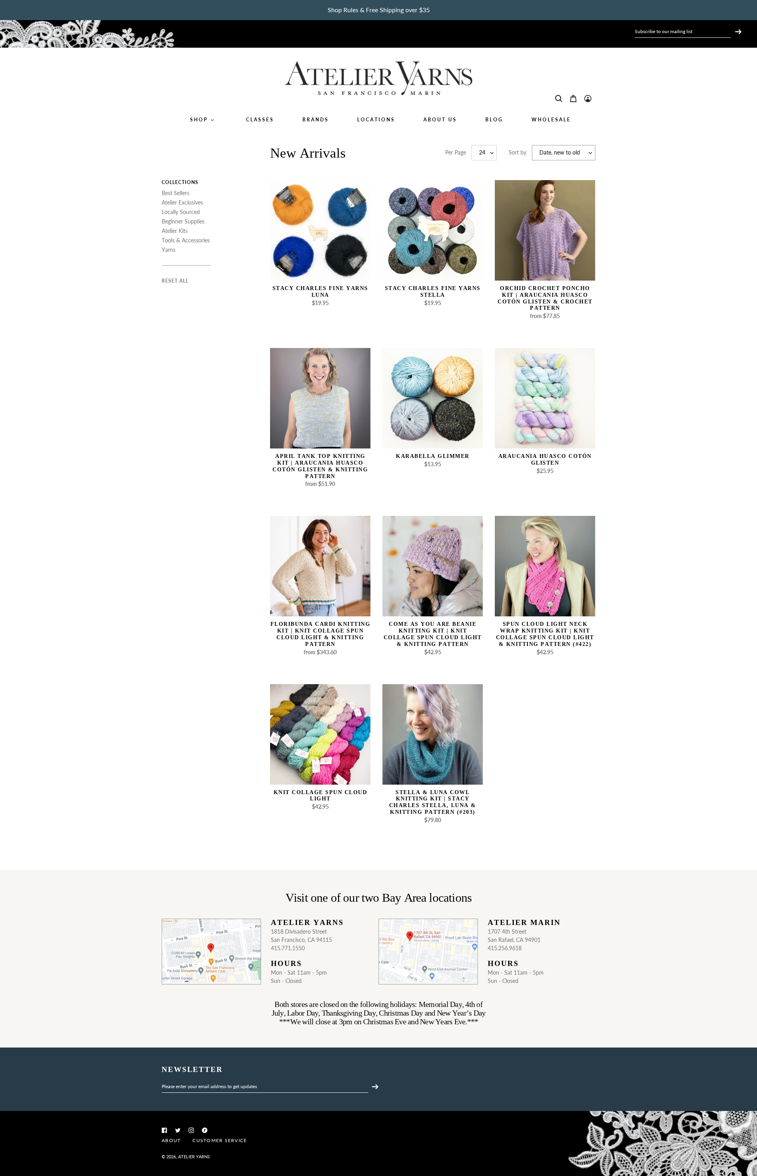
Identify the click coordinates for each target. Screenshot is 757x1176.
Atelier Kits (175, 230)
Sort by (517, 152)
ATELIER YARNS (194, 1156)
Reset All (175, 281)
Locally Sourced (181, 211)
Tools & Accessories (186, 240)
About (171, 1140)
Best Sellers (175, 193)
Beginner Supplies (183, 221)
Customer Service (219, 1140)
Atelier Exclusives (182, 202)
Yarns (168, 249)
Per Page (455, 152)
